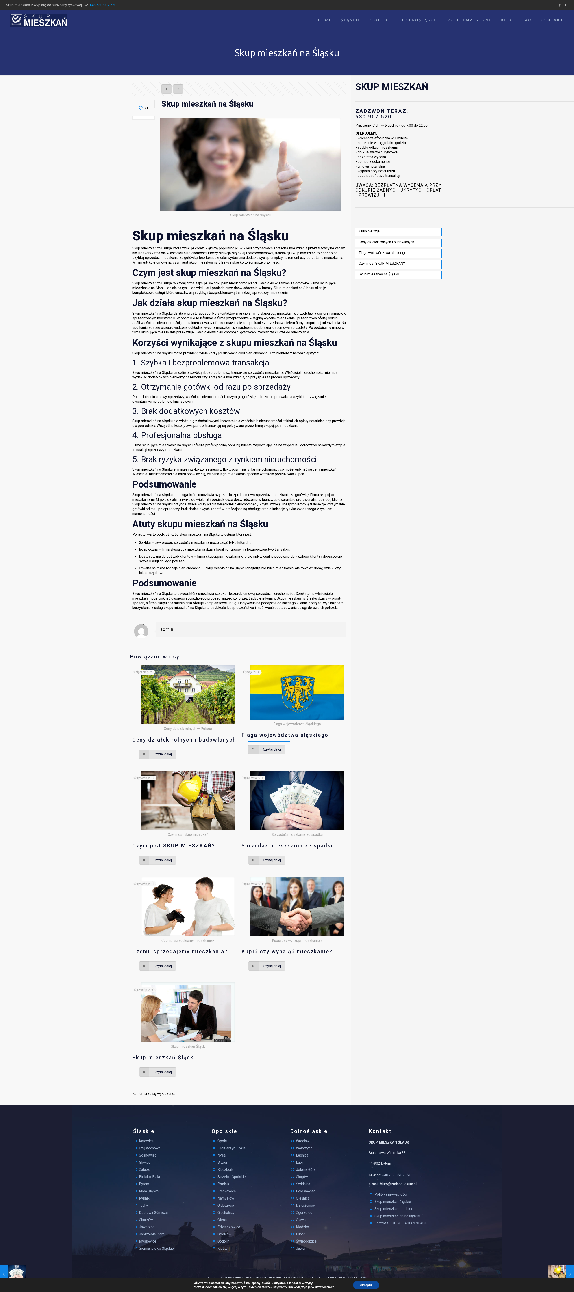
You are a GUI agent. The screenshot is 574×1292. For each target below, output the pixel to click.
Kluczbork (225, 1169)
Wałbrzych (304, 1148)
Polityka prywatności (390, 1194)
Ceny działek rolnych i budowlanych (184, 740)
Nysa (221, 1155)
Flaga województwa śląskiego (284, 735)
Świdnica (303, 1184)
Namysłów (225, 1198)
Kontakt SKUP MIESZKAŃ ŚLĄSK (400, 1223)
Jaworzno (146, 1227)
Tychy (143, 1205)
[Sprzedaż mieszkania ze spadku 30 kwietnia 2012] (13, 1274)
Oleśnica (302, 1198)
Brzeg (222, 1162)
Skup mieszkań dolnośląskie (397, 1216)
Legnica (302, 1155)
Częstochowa (149, 1148)
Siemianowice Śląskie (156, 1248)
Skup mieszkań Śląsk (163, 1058)
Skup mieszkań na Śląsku (379, 274)
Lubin (300, 1162)
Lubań (301, 1234)
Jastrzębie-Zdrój (152, 1234)
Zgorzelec (304, 1212)
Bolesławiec (305, 1191)
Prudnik (223, 1184)
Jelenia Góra (305, 1169)
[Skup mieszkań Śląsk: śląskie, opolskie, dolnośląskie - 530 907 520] (38, 20)
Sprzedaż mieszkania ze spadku (287, 846)
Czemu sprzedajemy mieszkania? (180, 952)
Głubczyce (225, 1205)
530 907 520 (373, 117)
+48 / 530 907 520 (396, 1175)
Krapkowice (226, 1191)
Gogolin (223, 1241)
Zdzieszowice (228, 1227)
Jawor (301, 1248)
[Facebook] (559, 5)
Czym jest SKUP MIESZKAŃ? (173, 846)
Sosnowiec (148, 1155)
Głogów (302, 1177)
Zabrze (144, 1169)
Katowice (146, 1141)
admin (166, 629)
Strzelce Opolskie (231, 1177)
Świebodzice (306, 1241)
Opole (222, 1141)
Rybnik (144, 1198)
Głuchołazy (226, 1212)
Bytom (144, 1184)
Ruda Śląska (149, 1191)
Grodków (224, 1234)
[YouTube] (565, 5)
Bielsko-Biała (149, 1177)
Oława (301, 1220)
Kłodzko (302, 1227)
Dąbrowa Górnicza (153, 1212)
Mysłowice (147, 1241)
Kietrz (222, 1248)
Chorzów (146, 1220)
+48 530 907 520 (102, 5)
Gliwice (144, 1162)
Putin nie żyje (369, 231)
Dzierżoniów (306, 1205)
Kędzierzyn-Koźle (231, 1148)
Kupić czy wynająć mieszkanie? (287, 952)
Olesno (223, 1220)
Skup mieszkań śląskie (392, 1202)
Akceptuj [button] (366, 1285)
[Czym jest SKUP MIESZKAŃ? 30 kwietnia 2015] (561, 1274)
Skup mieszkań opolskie (393, 1209)
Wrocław (302, 1141)
